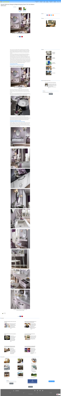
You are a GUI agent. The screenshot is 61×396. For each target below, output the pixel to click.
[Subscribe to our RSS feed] (53, 15)
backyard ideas (20, 371)
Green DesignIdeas (51, 1)
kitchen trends (34, 358)
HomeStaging (47, 1)
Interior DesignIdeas (37, 1)
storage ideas (7, 358)
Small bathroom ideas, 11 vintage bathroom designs (17, 64)
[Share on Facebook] (20, 36)
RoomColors (44, 1)
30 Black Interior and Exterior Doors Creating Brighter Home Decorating (20, 364)
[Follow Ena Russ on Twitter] (51, 15)
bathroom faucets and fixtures (53, 53)
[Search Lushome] (58, 2)
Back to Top (30, 386)
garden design (34, 371)
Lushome (6, 1)
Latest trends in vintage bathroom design (15, 120)
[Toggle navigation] (60, 1)
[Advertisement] (30, 43)
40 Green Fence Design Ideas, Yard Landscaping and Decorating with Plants (33, 378)
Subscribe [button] (11, 383)
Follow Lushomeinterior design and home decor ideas (32, 382)
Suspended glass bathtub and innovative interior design (17, 121)
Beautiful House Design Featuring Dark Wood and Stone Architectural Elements (6, 378)
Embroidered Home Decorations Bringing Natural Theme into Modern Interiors (33, 371)
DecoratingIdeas (41, 1)
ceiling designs (7, 371)
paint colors (20, 358)
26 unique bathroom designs (14, 63)
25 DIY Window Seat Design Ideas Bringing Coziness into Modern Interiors (6, 364)
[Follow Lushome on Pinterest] (49, 15)
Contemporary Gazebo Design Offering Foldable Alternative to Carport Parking (20, 378)
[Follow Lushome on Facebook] (47, 15)
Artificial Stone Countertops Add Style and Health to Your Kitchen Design (33, 364)
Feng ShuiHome (55, 1)
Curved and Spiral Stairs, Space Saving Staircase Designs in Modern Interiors (20, 371)
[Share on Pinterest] (22, 36)
